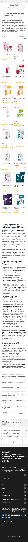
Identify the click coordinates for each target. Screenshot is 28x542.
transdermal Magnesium (12, 332)
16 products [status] (24, 38)
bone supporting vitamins (10, 306)
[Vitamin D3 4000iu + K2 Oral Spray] (20, 199)
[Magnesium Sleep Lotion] (8, 112)
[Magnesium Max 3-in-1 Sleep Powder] (8, 199)
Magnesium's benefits (16, 287)
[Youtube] (2, 461)
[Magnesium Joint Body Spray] (8, 156)
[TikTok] (10, 461)
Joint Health (20, 366)
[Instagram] (5, 461)
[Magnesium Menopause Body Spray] (8, 69)
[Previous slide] (1, 1)
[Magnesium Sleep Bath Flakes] (8, 178)
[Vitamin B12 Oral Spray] (8, 91)
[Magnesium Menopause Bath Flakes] (20, 47)
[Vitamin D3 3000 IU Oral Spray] (20, 112)
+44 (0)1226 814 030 (5, 508)
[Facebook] (8, 461)
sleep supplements (18, 270)
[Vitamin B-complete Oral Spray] (20, 91)
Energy (8, 366)
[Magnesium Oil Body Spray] (20, 156)
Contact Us (20, 413)
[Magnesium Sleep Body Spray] (8, 134)
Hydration (13, 366)
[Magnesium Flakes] (20, 134)
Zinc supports (10, 310)
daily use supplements (18, 252)
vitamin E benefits (8, 280)
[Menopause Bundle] (8, 47)
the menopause (15, 230)
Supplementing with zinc (9, 316)
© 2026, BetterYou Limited (14, 536)
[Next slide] (26, 1)
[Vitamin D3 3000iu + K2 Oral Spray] (20, 69)
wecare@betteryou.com (6, 509)
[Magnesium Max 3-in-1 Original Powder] (20, 178)
